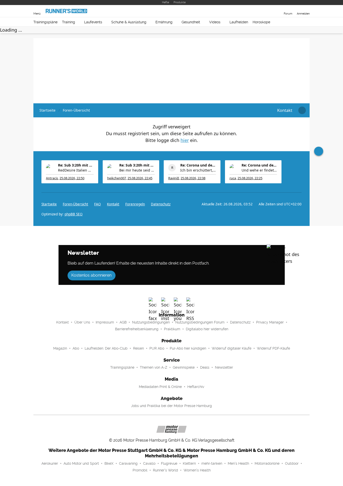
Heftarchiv (195, 387)
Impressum (105, 322)
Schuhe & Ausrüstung (128, 22)
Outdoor (292, 463)
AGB (123, 322)
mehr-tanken (211, 463)
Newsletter (224, 367)
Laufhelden (239, 22)
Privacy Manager (270, 322)
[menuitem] (284, 110)
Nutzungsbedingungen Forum (199, 322)
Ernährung (164, 22)
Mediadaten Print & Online (160, 387)
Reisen (138, 348)
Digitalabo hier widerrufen (207, 329)
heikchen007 (116, 178)
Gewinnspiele (184, 367)
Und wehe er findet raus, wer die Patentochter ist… (259, 170)
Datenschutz (160, 204)
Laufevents (93, 22)
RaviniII (173, 178)
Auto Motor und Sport (81, 463)
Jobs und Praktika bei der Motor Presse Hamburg (171, 406)
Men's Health (238, 463)
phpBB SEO (74, 214)
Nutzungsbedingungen (151, 322)
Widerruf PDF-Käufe (273, 348)
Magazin (60, 348)
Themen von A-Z (153, 367)
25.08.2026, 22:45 (140, 178)
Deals (204, 367)
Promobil (140, 470)
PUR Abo (156, 348)
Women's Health (197, 470)
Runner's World (165, 470)
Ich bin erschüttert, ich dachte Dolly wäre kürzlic (198, 170)
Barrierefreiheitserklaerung (136, 329)
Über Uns (82, 322)
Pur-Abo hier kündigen (188, 348)
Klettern (189, 463)
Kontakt (62, 322)
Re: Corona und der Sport (198, 165)
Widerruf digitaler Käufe (231, 348)
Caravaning (128, 463)
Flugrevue (169, 463)
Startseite (49, 204)
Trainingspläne (45, 22)
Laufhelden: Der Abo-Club (106, 348)
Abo (76, 348)
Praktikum (172, 329)
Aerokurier (49, 463)
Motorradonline (267, 463)
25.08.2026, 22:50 (72, 178)
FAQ (97, 204)
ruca (233, 178)
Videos (214, 22)
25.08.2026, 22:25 (250, 178)
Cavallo (149, 463)
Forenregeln (135, 204)
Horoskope (261, 22)
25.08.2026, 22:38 (193, 178)
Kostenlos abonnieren (91, 275)
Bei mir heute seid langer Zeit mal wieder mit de (137, 170)
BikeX (108, 463)
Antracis (52, 178)
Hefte (165, 2)
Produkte (180, 2)
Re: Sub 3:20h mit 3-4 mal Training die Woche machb (76, 165)
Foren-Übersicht (75, 204)
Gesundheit (191, 22)
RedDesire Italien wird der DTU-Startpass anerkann (76, 170)
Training (68, 22)
